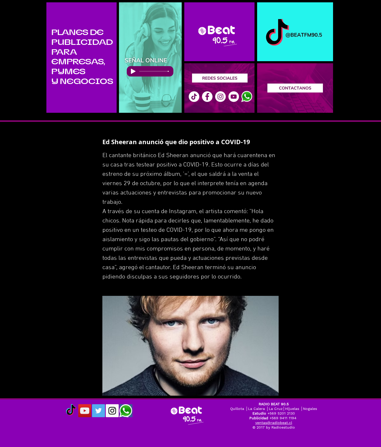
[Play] (133, 71)
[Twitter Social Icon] (98, 410)
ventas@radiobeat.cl (273, 423)
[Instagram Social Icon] (112, 410)
